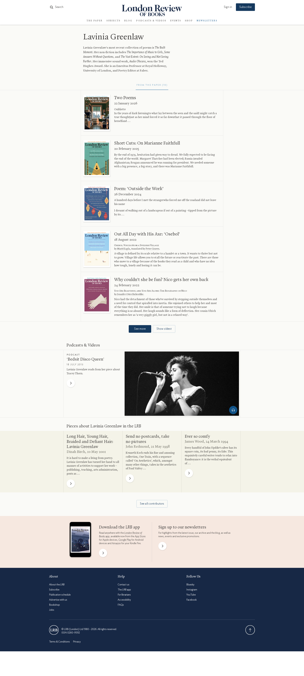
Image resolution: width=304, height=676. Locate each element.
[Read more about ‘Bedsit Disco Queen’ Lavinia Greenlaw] (182, 384)
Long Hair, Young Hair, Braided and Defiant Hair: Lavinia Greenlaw (90, 441)
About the (56, 584)
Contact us (123, 584)
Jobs (51, 610)
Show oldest (164, 328)
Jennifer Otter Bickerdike (130, 294)
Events (175, 21)
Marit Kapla (123, 249)
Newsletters (207, 21)
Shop (189, 21)
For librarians (124, 594)
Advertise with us (58, 600)
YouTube (191, 594)
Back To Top (250, 630)
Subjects (113, 21)
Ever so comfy (197, 436)
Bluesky (190, 584)
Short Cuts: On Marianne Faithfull (147, 143)
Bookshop (54, 605)
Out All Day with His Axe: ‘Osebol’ (147, 234)
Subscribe (245, 7)
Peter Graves (152, 249)
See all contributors (152, 503)
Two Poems (125, 98)
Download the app (119, 527)
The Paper (95, 21)
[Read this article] (96, 113)
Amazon (116, 543)
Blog (128, 21)
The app (124, 589)
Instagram (191, 589)
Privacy (77, 641)
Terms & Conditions (59, 641)
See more (140, 328)
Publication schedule (60, 594)
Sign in (228, 7)
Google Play (124, 540)
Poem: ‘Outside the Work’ (139, 188)
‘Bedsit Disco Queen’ (85, 359)
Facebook (191, 600)
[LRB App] (80, 540)
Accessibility (124, 600)
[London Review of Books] (54, 630)
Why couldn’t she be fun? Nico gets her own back (161, 279)
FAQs (121, 605)
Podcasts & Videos (151, 21)
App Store (140, 536)
